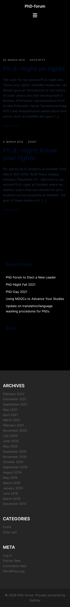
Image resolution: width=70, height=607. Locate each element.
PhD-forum (35, 6)
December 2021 (14, 399)
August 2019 (12, 472)
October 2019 (13, 462)
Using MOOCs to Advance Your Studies (35, 299)
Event (32, 141)
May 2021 (10, 410)
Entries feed (12, 561)
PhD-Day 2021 (16, 292)
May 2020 (10, 446)
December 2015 (14, 504)
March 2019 (11, 483)
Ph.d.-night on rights (34, 68)
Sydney (35, 600)
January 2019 (13, 488)
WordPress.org (13, 571)
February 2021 (13, 425)
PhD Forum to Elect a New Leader (31, 277)
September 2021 (15, 404)
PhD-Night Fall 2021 (20, 284)
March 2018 (11, 499)
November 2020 (15, 430)
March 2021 (11, 420)
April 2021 (10, 415)
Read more (11, 125)
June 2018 (10, 493)
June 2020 (11, 441)
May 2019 (10, 478)
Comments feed (14, 566)
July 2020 (10, 436)
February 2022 (13, 394)
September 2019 (15, 467)
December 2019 (14, 451)
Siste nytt (37, 59)
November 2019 (14, 457)
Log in (7, 555)
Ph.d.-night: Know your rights (30, 154)
